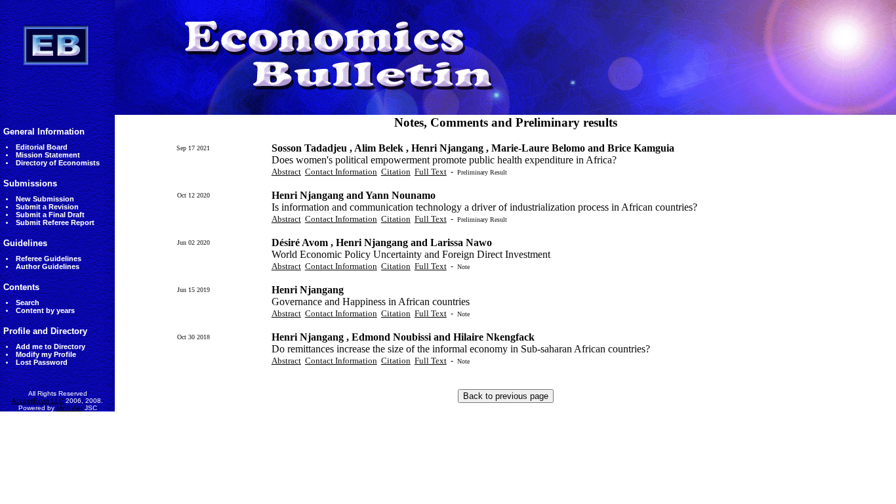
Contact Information (341, 172)
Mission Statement (48, 155)
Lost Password (42, 362)
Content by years (45, 310)
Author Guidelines (47, 266)
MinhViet (69, 407)
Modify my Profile (46, 354)
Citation (396, 172)
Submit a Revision (47, 207)
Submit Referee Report (55, 222)
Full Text (431, 172)
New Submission (45, 199)
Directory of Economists (58, 163)
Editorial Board (42, 147)
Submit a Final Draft (50, 215)
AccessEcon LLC (38, 400)
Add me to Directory (50, 346)
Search (27, 302)
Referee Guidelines (48, 258)
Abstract (286, 172)
